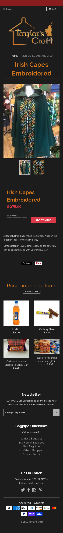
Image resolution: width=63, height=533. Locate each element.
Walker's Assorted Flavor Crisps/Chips (46, 359)
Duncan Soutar (31, 454)
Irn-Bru (16, 329)
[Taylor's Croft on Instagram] (34, 490)
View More (31, 291)
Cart (55, 9)
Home (14, 56)
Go (56, 412)
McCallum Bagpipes (31, 450)
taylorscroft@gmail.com (31, 483)
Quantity (12, 215)
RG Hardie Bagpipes (31, 442)
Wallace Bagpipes (31, 438)
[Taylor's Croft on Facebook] (28, 490)
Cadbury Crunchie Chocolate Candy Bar (16, 363)
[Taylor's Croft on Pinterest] (40, 490)
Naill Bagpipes (31, 446)
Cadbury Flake (47, 329)
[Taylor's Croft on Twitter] (23, 490)
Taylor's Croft (36, 521)
